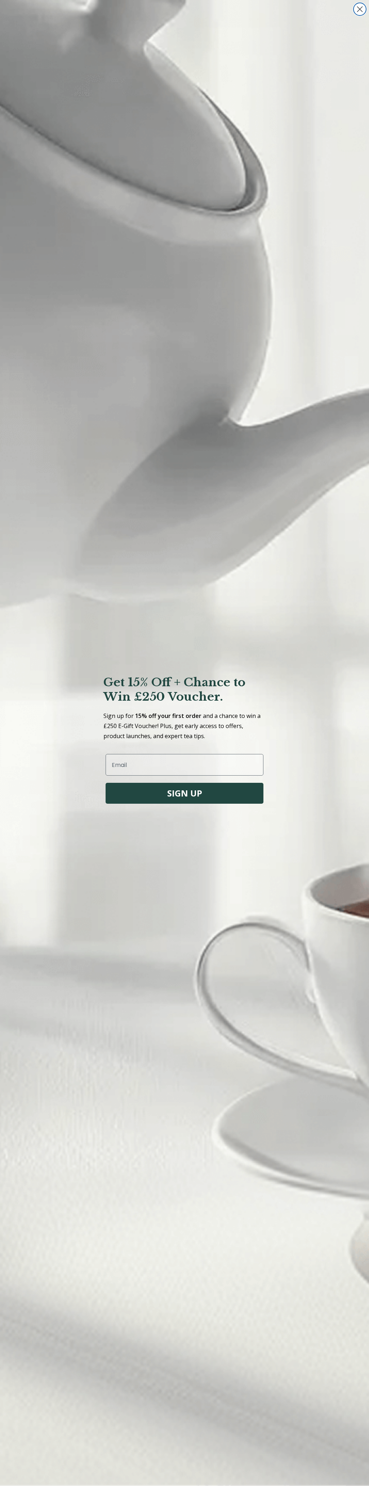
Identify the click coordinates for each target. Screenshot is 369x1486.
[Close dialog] (360, 9)
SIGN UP (184, 793)
